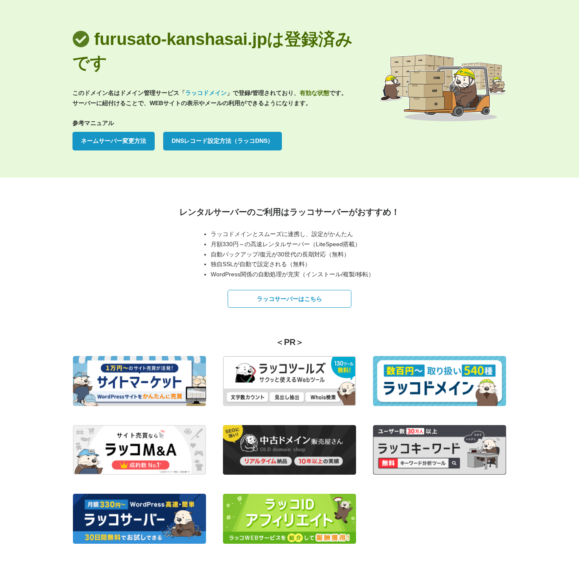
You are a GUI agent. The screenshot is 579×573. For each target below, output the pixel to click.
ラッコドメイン (206, 92)
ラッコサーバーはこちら (289, 298)
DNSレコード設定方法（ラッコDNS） (222, 140)
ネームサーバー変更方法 (113, 140)
